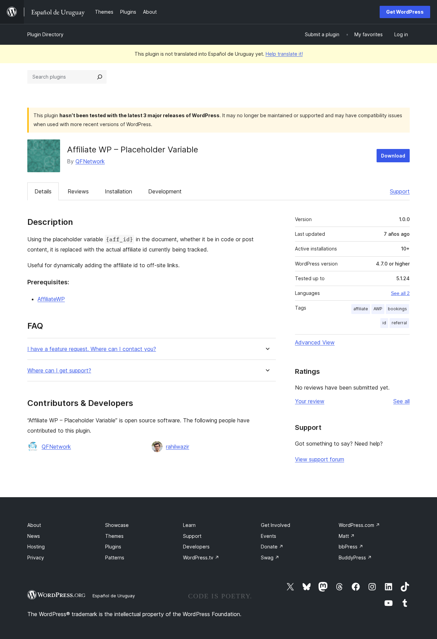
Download (393, 156)
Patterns (114, 557)
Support (400, 191)
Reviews (78, 191)
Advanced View (315, 342)
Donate (272, 546)
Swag (270, 557)
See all (401, 401)
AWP (377, 308)
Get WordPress (405, 12)
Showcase (117, 525)
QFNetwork (90, 161)
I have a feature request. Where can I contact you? (91, 349)
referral (399, 322)
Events (268, 536)
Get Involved (275, 525)
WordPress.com (359, 525)
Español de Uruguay (114, 595)
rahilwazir (177, 446)
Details (43, 191)
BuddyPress (355, 557)
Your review (309, 401)
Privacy (35, 557)
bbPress (351, 546)
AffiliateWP (51, 299)
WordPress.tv (201, 557)
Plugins (113, 546)
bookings (397, 308)
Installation (118, 191)
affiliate (360, 308)
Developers (196, 546)
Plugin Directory (45, 34)
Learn (189, 525)
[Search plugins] (100, 77)
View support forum (319, 459)
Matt (347, 536)
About (34, 525)
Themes (114, 536)
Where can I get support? (59, 370)
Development (165, 191)
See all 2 (400, 293)
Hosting (36, 546)
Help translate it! (284, 54)
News (33, 536)
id (384, 322)
